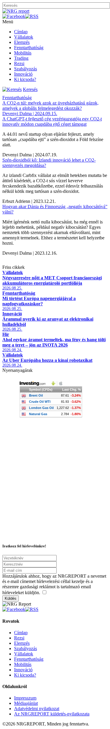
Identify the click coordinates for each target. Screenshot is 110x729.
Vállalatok (23, 36)
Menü (7, 21)
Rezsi (19, 63)
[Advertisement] (55, 482)
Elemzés (22, 42)
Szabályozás (25, 68)
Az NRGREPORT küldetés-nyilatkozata (51, 713)
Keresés (30, 89)
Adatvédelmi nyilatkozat (36, 708)
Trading (21, 58)
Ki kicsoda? (25, 79)
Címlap (21, 31)
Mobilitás (22, 52)
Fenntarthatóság (28, 47)
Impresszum (25, 697)
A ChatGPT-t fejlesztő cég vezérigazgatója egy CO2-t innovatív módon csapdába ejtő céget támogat (52, 121)
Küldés (10, 598)
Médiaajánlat (26, 703)
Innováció (23, 74)
